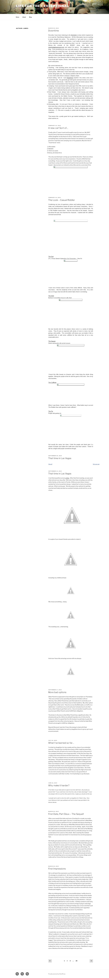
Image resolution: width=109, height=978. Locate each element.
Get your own (96, 464)
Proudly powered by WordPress (56, 974)
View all (50, 464)
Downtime (53, 30)
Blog (30, 17)
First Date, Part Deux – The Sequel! (66, 814)
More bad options (57, 692)
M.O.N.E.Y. (74, 35)
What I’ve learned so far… (61, 743)
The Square (52, 341)
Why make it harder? (58, 785)
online (67, 478)
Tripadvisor (70, 77)
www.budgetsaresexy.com (56, 47)
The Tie (50, 411)
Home (17, 17)
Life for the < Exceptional (42, 6)
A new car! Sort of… (58, 128)
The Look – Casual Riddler (61, 200)
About (24, 17)
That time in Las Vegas (59, 458)
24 (77, 960)
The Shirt (51, 296)
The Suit (50, 256)
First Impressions (57, 868)
